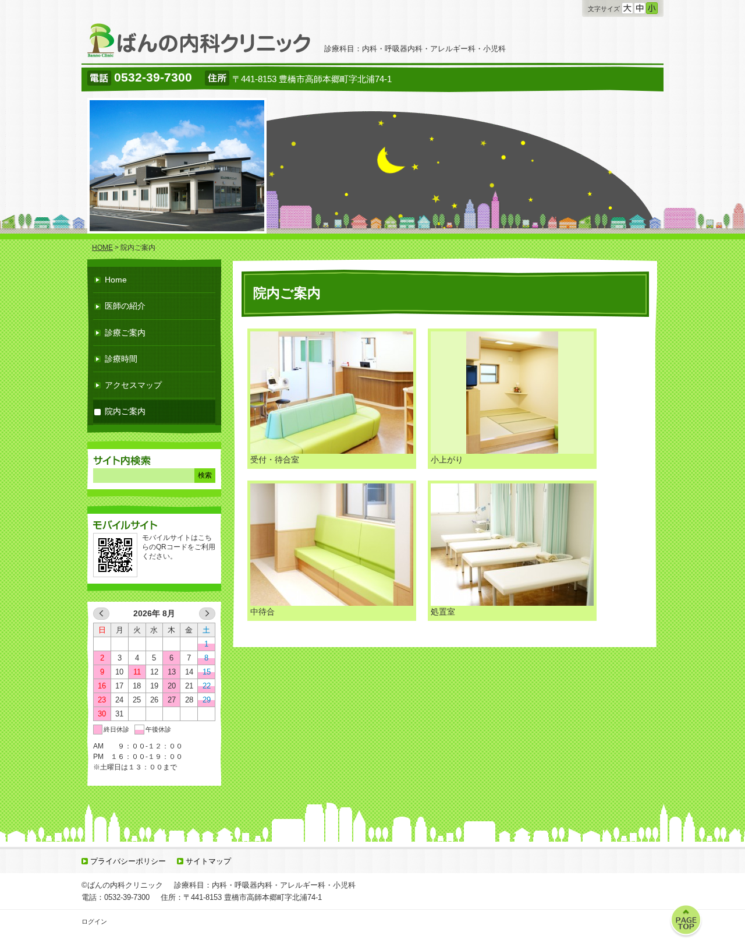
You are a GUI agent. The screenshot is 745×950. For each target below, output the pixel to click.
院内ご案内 (125, 411)
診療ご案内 (125, 332)
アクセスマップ (133, 385)
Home (116, 279)
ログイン (94, 921)
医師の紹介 (125, 305)
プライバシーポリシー (128, 861)
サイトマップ (208, 861)
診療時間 (121, 358)
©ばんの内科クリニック (122, 885)
